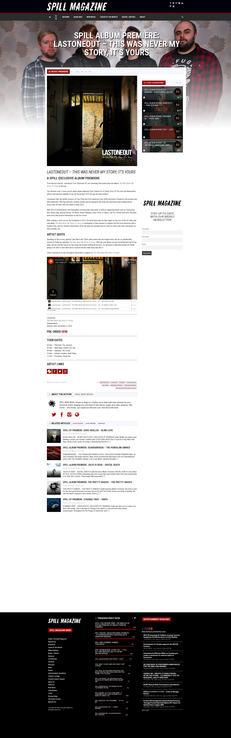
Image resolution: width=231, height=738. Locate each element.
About (142, 17)
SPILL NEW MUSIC (84, 394)
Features (51, 656)
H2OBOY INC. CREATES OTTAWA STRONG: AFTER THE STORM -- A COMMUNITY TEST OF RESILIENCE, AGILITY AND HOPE (161, 676)
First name (145, 229)
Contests (51, 685)
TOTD (50, 693)
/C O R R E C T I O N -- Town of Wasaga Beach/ (161, 693)
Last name (145, 237)
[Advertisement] (162, 176)
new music (105, 385)
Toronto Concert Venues (56, 679)
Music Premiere (54, 382)
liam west (122, 382)
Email (144, 244)
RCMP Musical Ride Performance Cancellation (161, 685)
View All (177, 83)
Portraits (51, 665)
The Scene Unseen (54, 699)
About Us (51, 682)
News (50, 667)
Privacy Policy (53, 696)
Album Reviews (53, 650)
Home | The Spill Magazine (57, 639)
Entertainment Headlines (57, 673)
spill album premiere (116, 385)
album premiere (104, 382)
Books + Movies (128, 17)
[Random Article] (86, 71)
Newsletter (52, 642)
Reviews (65, 17)
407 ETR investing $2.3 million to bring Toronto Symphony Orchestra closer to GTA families (161, 636)
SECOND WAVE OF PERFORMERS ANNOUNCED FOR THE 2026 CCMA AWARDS (161, 666)
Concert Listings (54, 676)
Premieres (51, 644)
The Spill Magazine (66, 707)
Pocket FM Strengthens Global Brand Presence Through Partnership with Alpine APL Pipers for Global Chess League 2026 (161, 703)
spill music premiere (130, 385)
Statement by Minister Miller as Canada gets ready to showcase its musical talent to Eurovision (160, 655)
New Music (91, 17)
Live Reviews (52, 659)
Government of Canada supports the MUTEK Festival (160, 645)
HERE (64, 331)
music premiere (131, 382)
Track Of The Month (109, 17)
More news (145, 710)
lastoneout (114, 382)
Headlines (78, 17)
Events (50, 670)
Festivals (51, 662)
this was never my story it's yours (126, 388)
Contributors (52, 690)
